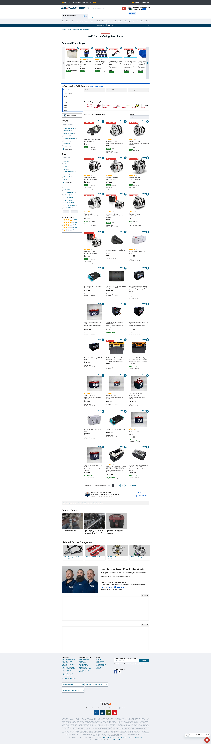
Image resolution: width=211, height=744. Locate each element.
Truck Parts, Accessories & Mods (72, 503)
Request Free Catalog (67, 673)
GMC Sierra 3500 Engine (86, 29)
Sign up (144, 660)
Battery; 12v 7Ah (111, 395)
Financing (64, 665)
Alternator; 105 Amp (112, 177)
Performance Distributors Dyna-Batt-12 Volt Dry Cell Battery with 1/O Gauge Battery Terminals (115, 359)
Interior (120, 21)
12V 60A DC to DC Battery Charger (116, 429)
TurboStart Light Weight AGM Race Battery (94, 358)
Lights (129, 21)
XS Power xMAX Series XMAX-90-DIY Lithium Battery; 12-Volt (138, 466)
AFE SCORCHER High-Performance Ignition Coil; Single (86, 64)
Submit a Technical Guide (68, 668)
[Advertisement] (105, 608)
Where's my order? (84, 659)
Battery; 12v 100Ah (89, 395)
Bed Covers (75, 21)
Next (133, 485)
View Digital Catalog (67, 674)
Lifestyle (68, 21)
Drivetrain (93, 21)
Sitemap (104, 737)
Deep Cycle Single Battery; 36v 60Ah (93, 323)
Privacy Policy (135, 663)
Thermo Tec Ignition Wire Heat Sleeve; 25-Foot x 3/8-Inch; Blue (144, 64)
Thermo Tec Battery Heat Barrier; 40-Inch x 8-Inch (72, 63)
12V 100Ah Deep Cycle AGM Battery (92, 430)
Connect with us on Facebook (115, 671)
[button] (132, 13)
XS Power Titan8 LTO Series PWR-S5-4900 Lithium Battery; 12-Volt (116, 467)
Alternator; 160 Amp (112, 214)
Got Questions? (83, 664)
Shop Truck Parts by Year (68, 659)
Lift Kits (125, 21)
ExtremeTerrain (114, 708)
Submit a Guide (100, 661)
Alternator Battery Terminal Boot (115, 250)
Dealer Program (100, 665)
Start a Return (82, 661)
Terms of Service (124, 740)
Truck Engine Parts (87, 503)
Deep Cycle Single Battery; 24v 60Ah (93, 466)
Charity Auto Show (101, 664)
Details (93, 2)
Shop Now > (110, 25)
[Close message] (148, 25)
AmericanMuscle (91, 708)
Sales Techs (99, 667)
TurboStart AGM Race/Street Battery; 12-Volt (114, 323)
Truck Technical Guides (68, 667)
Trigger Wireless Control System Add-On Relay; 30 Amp (115, 64)
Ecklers (122, 708)
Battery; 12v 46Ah (134, 431)
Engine (99, 21)
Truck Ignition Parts (98, 503)
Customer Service (83, 665)
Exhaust (104, 21)
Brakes (82, 21)
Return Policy (82, 662)
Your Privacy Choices (126, 737)
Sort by (132, 114)
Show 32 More (68, 182)
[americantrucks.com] (75, 8)
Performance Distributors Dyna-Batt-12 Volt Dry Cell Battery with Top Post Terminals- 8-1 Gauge (138, 359)
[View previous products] (63, 63)
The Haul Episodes (66, 670)
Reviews (98, 668)
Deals (63, 21)
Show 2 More (68, 149)
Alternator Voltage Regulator (92, 140)
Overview (98, 659)
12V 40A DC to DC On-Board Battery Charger (92, 287)
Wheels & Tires (144, 21)
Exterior (110, 21)
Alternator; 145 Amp (134, 141)
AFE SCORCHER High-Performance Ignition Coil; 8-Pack (101, 64)
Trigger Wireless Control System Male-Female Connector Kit (130, 64)
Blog (63, 671)
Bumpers (87, 21)
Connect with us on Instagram (119, 671)
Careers (98, 662)
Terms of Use (82, 671)
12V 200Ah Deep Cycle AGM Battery (137, 252)
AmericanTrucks (103, 708)
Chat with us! (82, 667)
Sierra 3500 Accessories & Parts (70, 29)
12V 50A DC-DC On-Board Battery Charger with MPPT (116, 287)
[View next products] (147, 63)
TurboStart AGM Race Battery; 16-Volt (138, 323)
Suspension (135, 21)
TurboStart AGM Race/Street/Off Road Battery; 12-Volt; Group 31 (138, 287)
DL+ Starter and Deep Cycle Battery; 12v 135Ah (137, 394)
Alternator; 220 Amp (112, 141)
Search (124, 8)
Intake (115, 21)
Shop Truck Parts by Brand (68, 664)
